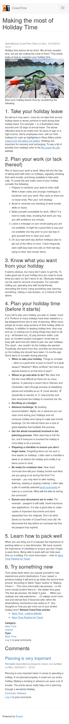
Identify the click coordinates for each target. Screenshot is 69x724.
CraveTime (19, 8)
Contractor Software (15, 693)
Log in (8, 640)
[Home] (6, 8)
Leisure (9, 629)
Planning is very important (28, 658)
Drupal (19, 716)
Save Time (10, 626)
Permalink (10, 664)
